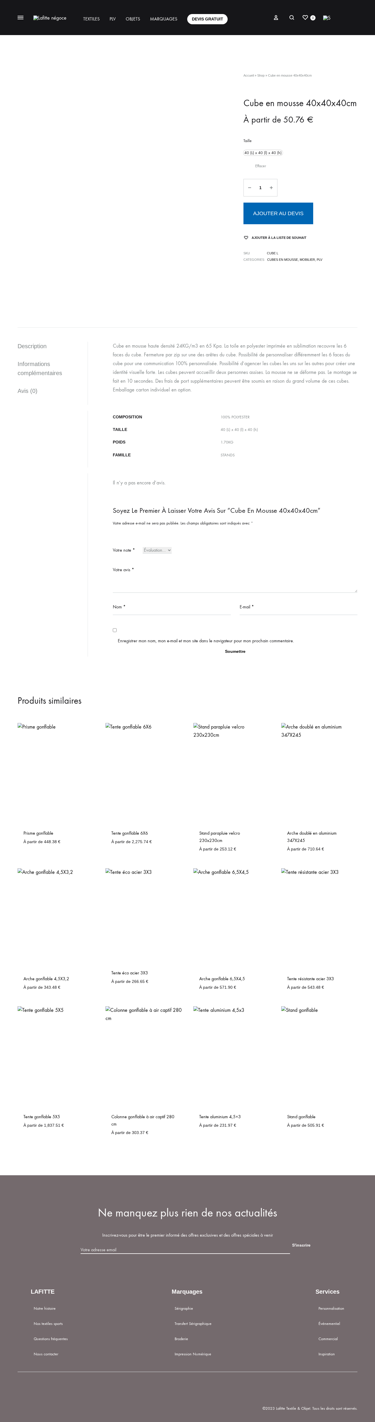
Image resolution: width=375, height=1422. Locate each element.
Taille (247, 140)
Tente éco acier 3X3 (129, 973)
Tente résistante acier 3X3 (310, 978)
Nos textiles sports (48, 1323)
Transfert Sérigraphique (193, 1323)
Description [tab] (32, 346)
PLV (113, 19)
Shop (261, 75)
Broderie (181, 1338)
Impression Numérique (193, 1354)
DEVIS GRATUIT (207, 19)
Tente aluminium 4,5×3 (220, 1116)
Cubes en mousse (282, 259)
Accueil (248, 75)
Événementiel (329, 1323)
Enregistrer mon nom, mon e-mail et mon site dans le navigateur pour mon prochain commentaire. (206, 640)
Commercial (328, 1338)
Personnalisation (331, 1308)
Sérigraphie (184, 1308)
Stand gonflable (301, 1116)
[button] (263, 153)
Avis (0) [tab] (28, 391)
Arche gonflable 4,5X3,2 (46, 978)
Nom (119, 607)
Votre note (124, 550)
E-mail (247, 607)
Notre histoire (45, 1308)
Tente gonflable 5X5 (41, 1116)
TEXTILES (91, 19)
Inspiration (326, 1354)
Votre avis (123, 569)
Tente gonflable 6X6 (129, 833)
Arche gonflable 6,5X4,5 (222, 978)
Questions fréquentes (51, 1338)
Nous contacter (46, 1354)
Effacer (260, 165)
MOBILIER (307, 259)
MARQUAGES (163, 19)
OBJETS (133, 19)
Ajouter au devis (278, 213)
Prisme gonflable (38, 833)
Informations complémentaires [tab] (40, 368)
